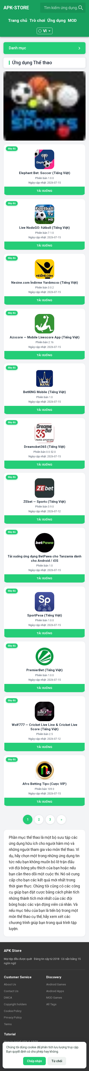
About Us (10, 984)
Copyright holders (15, 1004)
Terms (8, 1024)
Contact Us (11, 991)
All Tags (51, 1004)
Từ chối (56, 1061)
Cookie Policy (12, 1011)
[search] (80, 7)
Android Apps (55, 991)
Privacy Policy (13, 1017)
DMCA (8, 997)
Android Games (56, 984)
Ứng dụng (56, 20)
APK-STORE (16, 7)
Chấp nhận (34, 1061)
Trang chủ (17, 20)
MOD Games (54, 997)
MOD (72, 20)
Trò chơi (37, 20)
